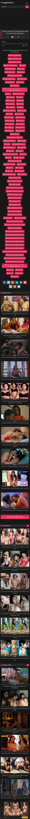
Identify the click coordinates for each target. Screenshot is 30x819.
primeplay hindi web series (15, 194)
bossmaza (21, 68)
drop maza (21, 72)
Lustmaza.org (10, 130)
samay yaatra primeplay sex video (15, 261)
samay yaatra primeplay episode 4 (15, 241)
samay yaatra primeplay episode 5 (15, 244)
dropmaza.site (10, 82)
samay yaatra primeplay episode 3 (15, 238)
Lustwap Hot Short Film (19, 144)
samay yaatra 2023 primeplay (15, 221)
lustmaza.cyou (10, 120)
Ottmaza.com (22, 164)
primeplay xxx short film (15, 211)
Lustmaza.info (10, 123)
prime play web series (10, 174)
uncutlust (11, 273)
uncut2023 (19, 269)
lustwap (7, 144)
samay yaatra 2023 (20, 217)
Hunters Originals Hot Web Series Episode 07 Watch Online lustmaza (15, 89)
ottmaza (9, 157)
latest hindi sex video (15, 62)
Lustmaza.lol (21, 123)
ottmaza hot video (19, 157)
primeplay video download (15, 207)
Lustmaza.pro (20, 130)
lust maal (20, 97)
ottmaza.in (10, 167)
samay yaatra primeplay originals (15, 254)
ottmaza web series (10, 164)
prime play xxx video (15, 177)
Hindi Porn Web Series (15, 58)
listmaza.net (11, 97)
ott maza (24, 154)
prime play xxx (22, 174)
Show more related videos (15, 516)
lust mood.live (11, 107)
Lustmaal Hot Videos (10, 110)
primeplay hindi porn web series (15, 191)
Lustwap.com (22, 147)
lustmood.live (22, 140)
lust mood (20, 103)
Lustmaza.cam (9, 117)
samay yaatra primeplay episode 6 (15, 248)
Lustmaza (10, 113)
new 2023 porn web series (11, 154)
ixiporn (8, 93)
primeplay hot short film (15, 197)
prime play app (19, 170)
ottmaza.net (20, 167)
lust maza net (11, 103)
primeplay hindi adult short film (15, 187)
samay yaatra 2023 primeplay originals (15, 224)
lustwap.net (10, 150)
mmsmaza (20, 150)
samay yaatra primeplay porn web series (15, 258)
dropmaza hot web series (15, 75)
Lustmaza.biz (20, 113)
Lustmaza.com (20, 117)
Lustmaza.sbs (15, 134)
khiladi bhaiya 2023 (19, 93)
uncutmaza (15, 276)
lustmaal (21, 107)
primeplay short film (15, 204)
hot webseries (15, 85)
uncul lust (10, 269)
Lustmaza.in (21, 120)
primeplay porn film (15, 201)
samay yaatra (9, 217)
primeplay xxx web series (15, 214)
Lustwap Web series (10, 147)
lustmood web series (10, 140)
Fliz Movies (20, 82)
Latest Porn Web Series (11, 65)
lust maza (20, 100)
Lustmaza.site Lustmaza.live (15, 137)
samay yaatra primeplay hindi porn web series (15, 251)
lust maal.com (11, 100)
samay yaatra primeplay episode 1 (15, 231)
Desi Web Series (10, 72)
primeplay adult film (15, 184)
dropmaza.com (22, 78)
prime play (9, 170)
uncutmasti (19, 273)
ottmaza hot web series (15, 160)
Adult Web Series (11, 68)
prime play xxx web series (15, 180)
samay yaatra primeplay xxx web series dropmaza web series (15, 265)
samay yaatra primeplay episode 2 (15, 234)
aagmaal (23, 65)
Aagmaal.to (8, 2)
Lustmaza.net (10, 127)
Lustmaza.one (20, 127)
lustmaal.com (22, 110)
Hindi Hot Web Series (15, 55)
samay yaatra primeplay (15, 227)
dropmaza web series (10, 78)
